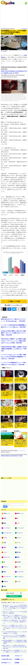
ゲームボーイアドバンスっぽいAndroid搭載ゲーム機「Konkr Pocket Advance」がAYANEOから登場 (14, 637)
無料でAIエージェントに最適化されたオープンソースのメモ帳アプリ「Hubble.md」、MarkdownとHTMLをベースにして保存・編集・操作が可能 (15, 617)
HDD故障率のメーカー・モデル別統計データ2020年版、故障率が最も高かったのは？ (21, 425)
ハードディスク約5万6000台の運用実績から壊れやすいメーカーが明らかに (21, 380)
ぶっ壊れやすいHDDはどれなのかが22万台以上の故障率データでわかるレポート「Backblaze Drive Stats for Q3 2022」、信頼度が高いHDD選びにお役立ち (7, 411)
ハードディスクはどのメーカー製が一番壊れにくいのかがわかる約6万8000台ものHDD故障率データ (7, 393)
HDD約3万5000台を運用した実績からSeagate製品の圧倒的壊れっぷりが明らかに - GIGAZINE (14, 348)
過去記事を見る (14, 596)
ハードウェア (24, 28)
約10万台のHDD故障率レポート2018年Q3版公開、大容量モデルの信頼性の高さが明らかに (7, 425)
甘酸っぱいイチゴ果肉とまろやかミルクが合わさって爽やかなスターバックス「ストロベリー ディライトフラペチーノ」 (20, 443)
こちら (22, 602)
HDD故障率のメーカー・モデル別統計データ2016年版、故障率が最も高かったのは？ (7, 380)
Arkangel (4, 51)
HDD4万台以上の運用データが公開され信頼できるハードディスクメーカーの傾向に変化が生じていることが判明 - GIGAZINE (13, 341)
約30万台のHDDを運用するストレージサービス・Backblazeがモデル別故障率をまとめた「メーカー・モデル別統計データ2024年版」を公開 (21, 395)
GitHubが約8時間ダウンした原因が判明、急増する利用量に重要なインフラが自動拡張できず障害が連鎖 (15, 642)
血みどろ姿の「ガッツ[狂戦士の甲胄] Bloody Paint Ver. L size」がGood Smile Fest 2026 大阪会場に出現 (15, 647)
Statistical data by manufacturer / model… (12, 455)
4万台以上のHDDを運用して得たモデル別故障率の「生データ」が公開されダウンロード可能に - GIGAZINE (13, 333)
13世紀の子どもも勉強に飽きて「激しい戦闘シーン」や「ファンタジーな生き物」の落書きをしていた (15, 622)
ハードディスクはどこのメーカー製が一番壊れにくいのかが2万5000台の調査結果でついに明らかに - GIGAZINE (13, 356)
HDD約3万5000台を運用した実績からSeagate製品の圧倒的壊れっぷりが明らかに (21, 409)
